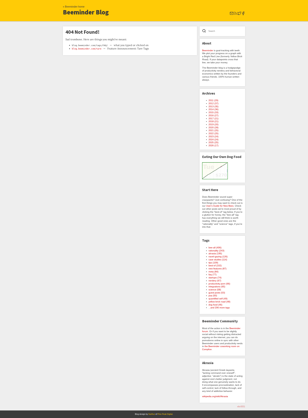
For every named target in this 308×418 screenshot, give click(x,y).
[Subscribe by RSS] (235, 14)
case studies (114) (218, 259)
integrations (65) (217, 286)
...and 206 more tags (219, 307)
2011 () (213, 100)
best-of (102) (215, 265)
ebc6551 (241, 406)
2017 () (213, 118)
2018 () (213, 121)
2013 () (213, 106)
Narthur (151, 414)
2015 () (213, 112)
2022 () (213, 133)
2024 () (213, 139)
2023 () (213, 136)
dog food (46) (215, 304)
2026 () (213, 145)
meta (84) (213, 271)
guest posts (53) (217, 292)
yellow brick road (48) (219, 301)
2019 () (213, 124)
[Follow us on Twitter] (239, 14)
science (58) (215, 289)
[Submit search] (205, 31)
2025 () (213, 142)
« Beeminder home (74, 6)
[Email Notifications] (232, 14)
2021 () (213, 130)
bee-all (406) (215, 247)
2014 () (213, 109)
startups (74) (215, 277)
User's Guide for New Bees (220, 206)
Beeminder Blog (86, 12)
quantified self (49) (218, 298)
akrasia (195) (215, 253)
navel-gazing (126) (218, 256)
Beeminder (207, 50)
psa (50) (213, 295)
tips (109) (213, 262)
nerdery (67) (215, 280)
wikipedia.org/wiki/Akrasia (215, 396)
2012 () (213, 103)
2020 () (213, 127)
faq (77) (213, 274)
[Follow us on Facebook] (243, 14)
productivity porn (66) (219, 283)
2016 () (213, 115)
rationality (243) (216, 250)
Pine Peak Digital (165, 414)
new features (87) (218, 268)
